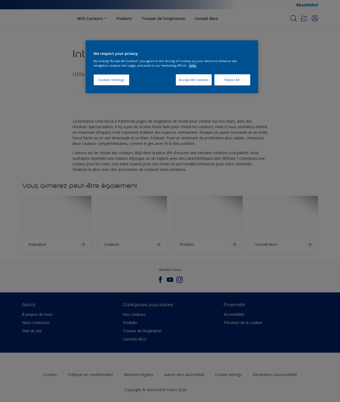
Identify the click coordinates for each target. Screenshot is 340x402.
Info (192, 65)
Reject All (232, 80)
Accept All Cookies (194, 80)
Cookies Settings (111, 80)
